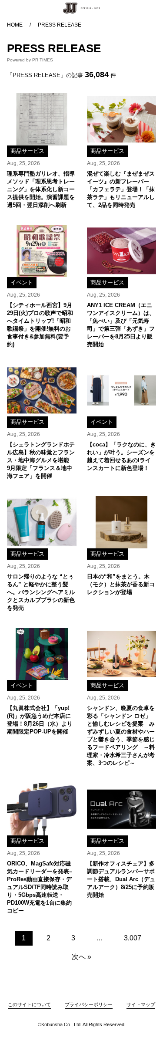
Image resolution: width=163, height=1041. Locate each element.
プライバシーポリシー (89, 1004)
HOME (15, 25)
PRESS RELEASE (59, 25)
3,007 (132, 938)
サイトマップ (140, 1004)
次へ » (81, 956)
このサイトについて (29, 1004)
